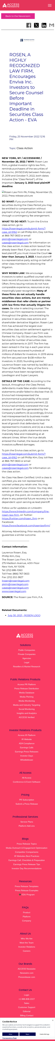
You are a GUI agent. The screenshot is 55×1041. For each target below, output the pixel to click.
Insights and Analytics (27, 713)
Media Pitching (26, 697)
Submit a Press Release (27, 804)
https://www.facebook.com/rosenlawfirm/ (26, 525)
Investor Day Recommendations (27, 868)
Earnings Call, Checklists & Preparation (27, 860)
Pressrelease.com (26, 977)
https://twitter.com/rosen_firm (19, 518)
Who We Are (26, 938)
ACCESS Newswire (26, 969)
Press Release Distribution (26, 688)
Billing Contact (26, 1015)
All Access (26, 778)
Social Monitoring (27, 709)
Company (26, 920)
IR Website (27, 739)
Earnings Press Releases (26, 751)
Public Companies (26, 650)
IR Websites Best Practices (26, 856)
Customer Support (26, 1007)
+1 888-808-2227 (27, 999)
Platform (27, 916)
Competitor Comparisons (26, 852)
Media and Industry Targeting (26, 705)
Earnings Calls (26, 747)
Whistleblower (26, 760)
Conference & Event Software (26, 782)
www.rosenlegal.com (14, 591)
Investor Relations (26, 947)
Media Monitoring (27, 701)
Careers (26, 951)
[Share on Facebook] (28, 25)
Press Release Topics (27, 844)
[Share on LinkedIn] (44, 25)
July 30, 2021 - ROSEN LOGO (24, 615)
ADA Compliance (26, 743)
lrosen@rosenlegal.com (15, 580)
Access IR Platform (26, 735)
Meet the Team (27, 943)
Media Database (26, 692)
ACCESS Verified (26, 717)
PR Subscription (26, 800)
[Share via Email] (51, 25)
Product (26, 912)
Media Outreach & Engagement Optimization (26, 848)
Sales (26, 1003)
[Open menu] (49, 5)
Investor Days (26, 756)
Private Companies (26, 654)
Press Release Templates (26, 886)
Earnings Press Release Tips (26, 864)
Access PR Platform (26, 684)
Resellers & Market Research (26, 666)
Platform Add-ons (27, 826)
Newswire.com (26, 973)
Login (26, 995)
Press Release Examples (26, 890)
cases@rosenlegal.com (15, 242)
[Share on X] (36, 25)
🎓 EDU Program (27, 894)
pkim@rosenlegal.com (15, 239)
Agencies (26, 658)
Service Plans (26, 822)
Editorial (26, 1011)
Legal (26, 662)
